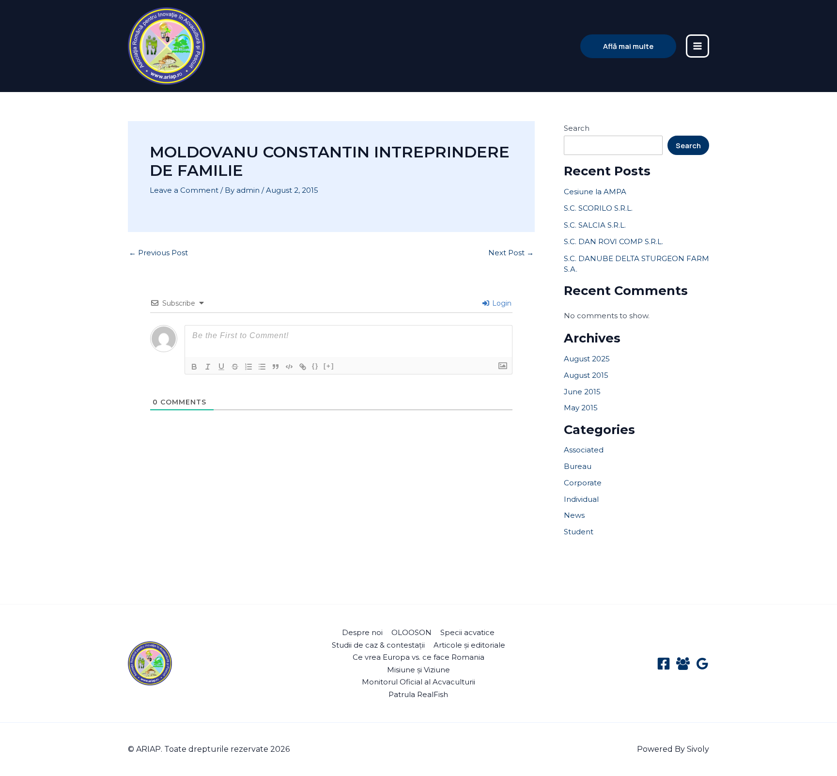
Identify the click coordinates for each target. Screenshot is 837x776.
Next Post (511, 252)
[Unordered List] (262, 366)
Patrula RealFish (418, 694)
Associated (584, 449)
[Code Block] (289, 366)
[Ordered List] (248, 366)
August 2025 (587, 358)
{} (315, 366)
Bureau (577, 466)
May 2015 (581, 407)
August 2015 (586, 375)
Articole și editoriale (469, 645)
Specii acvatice (467, 632)
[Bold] (194, 366)
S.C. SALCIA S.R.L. (595, 225)
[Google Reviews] (702, 663)
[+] (329, 366)
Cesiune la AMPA (595, 191)
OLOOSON (411, 632)
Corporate (583, 482)
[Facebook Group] (683, 663)
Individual (581, 499)
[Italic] (208, 366)
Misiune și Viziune (418, 669)
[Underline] (221, 366)
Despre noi (362, 632)
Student (578, 531)
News (574, 515)
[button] (628, 46)
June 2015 (582, 391)
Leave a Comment (184, 190)
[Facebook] (663, 663)
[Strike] (235, 366)
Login (501, 303)
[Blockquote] (275, 366)
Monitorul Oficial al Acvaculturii (418, 681)
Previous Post (158, 252)
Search (576, 128)
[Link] (303, 366)
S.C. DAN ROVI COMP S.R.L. (613, 241)
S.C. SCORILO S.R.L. (598, 208)
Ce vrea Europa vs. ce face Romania (418, 657)
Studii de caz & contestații (378, 645)
